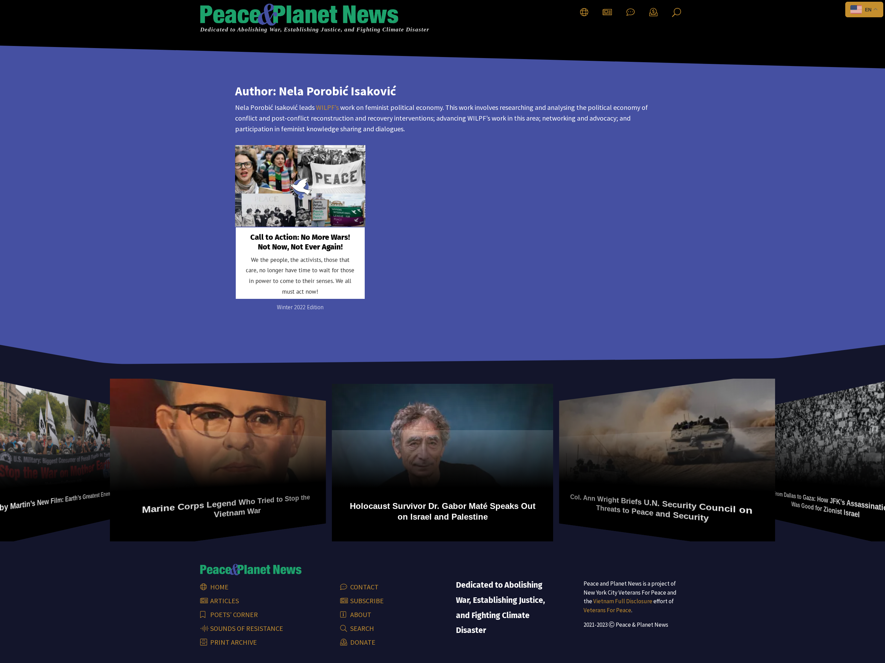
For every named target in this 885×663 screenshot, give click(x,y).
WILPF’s (327, 107)
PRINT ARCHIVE (233, 642)
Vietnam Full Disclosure (622, 601)
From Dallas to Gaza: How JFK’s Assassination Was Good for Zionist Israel (754, 506)
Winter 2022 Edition (300, 307)
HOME (219, 587)
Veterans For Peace (607, 610)
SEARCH (361, 628)
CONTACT (364, 587)
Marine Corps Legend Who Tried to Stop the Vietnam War (135, 504)
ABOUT (360, 614)
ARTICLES (224, 600)
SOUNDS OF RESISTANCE (246, 628)
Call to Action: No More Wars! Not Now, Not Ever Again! (300, 242)
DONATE (362, 642)
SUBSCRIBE (366, 600)
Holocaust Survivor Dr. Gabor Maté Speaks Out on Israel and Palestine (330, 509)
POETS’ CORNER (233, 614)
